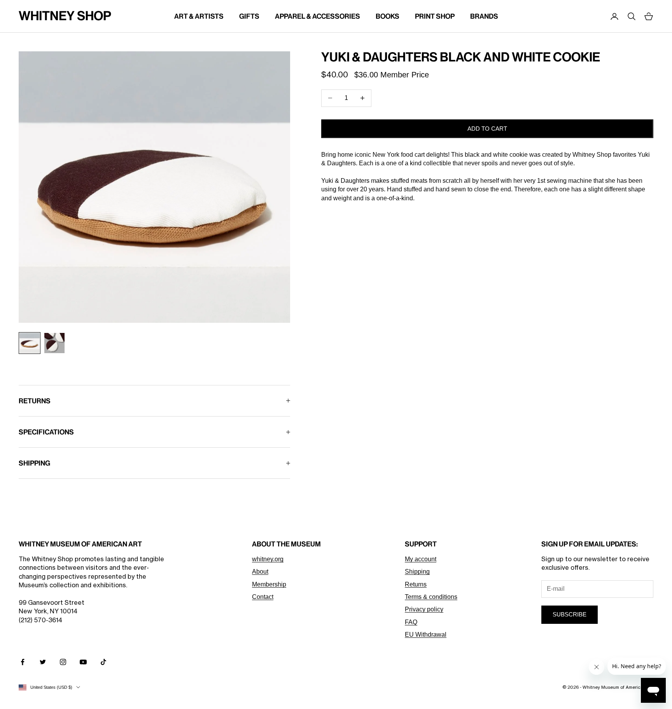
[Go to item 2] (54, 343)
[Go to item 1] (29, 343)
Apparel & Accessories (317, 16)
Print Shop (435, 16)
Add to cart (487, 128)
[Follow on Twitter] (43, 662)
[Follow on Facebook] (22, 662)
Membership (269, 584)
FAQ (411, 622)
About (260, 571)
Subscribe (569, 614)
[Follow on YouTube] (83, 662)
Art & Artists (199, 16)
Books (387, 16)
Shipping (417, 571)
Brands (484, 16)
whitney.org (268, 559)
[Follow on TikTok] (103, 662)
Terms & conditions (431, 596)
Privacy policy (424, 609)
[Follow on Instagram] (63, 662)
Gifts (249, 16)
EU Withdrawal (425, 634)
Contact (262, 596)
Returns (416, 584)
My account (420, 559)
